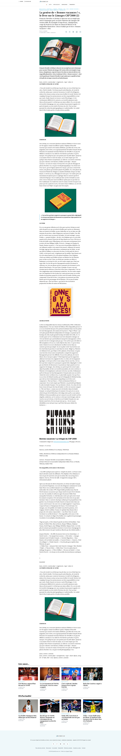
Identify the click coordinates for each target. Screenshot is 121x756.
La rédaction (21, 687)
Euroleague (64, 4)
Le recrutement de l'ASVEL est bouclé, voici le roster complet (49, 685)
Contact (83, 747)
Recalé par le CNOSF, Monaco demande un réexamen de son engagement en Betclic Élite (48, 719)
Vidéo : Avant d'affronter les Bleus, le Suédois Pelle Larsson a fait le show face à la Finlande (92, 718)
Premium (60, 9)
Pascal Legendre (43, 31)
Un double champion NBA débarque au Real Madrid (27, 716)
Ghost (67, 751)
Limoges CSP (63, 10)
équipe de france (65, 713)
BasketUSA (60, 747)
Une (64, 9)
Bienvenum (48, 747)
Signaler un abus (77, 747)
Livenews (55, 9)
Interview (49, 9)
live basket (54, 747)
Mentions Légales (68, 747)
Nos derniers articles (40, 747)
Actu (50, 4)
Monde (84, 713)
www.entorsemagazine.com (61, 442)
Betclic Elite (57, 4)
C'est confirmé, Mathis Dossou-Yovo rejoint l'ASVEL (69, 685)
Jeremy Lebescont (54, 10)
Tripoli (71, 751)
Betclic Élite (42, 9)
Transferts (72, 4)
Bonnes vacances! (74, 9)
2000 (67, 9)
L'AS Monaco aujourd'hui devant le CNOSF (27, 684)
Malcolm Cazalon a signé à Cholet (92, 684)
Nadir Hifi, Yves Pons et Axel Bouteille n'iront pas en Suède (71, 717)
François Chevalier (44, 10)
